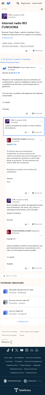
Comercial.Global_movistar (22, 231)
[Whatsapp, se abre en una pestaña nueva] (36, 351)
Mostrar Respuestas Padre (10, 62)
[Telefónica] (22, 390)
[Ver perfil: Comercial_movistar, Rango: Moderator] (9, 140)
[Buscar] (18, 3)
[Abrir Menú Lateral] (3, 3)
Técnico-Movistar (14, 67)
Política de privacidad (9, 335)
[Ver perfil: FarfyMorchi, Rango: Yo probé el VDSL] (5, 313)
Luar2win (22, 303)
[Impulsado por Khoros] (22, 341)
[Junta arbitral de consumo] (12, 381)
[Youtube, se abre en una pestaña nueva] (21, 351)
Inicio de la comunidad (9, 332)
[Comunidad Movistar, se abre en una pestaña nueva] (31, 351)
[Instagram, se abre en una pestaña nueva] (26, 351)
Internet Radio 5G (16, 311)
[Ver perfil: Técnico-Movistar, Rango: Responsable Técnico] (4, 68)
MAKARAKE (22, 292)
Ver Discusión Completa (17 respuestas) (17, 59)
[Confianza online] (32, 381)
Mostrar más (8, 38)
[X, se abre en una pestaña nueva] (16, 351)
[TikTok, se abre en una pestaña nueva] (8, 351)
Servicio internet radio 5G (19, 300)
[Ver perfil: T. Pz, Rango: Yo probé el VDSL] (4, 16)
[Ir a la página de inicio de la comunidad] (8, 3)
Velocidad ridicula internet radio (21, 290)
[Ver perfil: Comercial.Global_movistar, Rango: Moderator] (9, 232)
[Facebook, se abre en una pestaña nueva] (12, 351)
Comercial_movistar (19, 139)
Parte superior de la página (29, 332)
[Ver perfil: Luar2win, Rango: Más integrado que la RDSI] (5, 302)
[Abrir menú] (41, 9)
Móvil (5, 9)
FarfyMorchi (22, 314)
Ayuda (22, 335)
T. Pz (10, 15)
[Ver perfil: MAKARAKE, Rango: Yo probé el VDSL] (5, 291)
